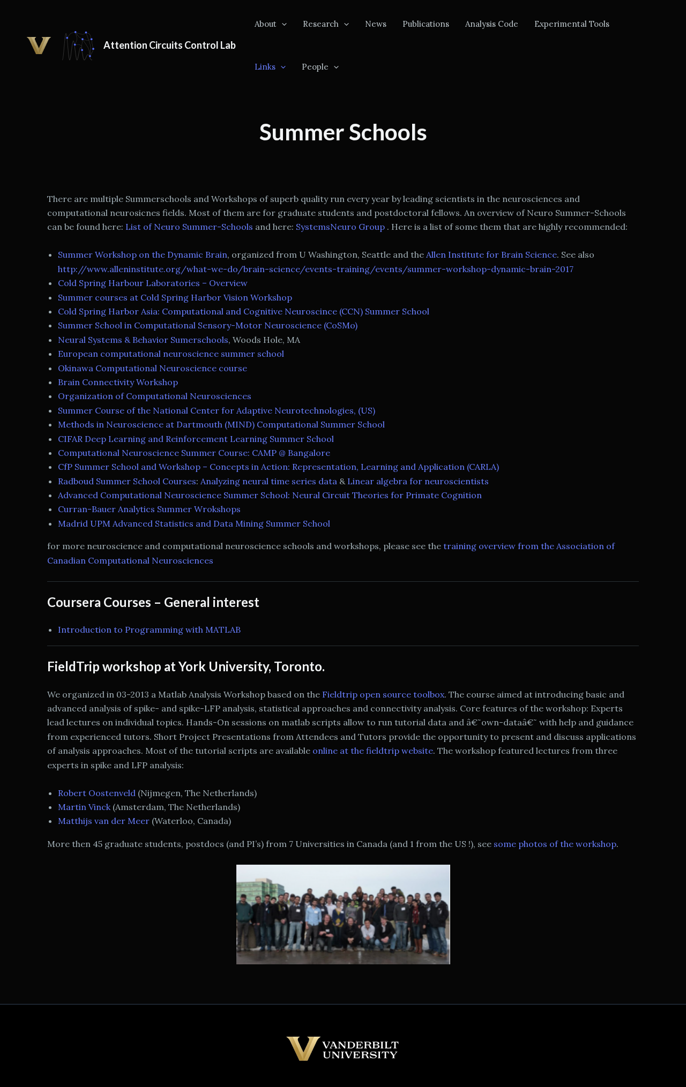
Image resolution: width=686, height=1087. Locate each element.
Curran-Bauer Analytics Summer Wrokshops (149, 509)
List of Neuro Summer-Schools (189, 226)
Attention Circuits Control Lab (169, 45)
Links (265, 67)
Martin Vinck (84, 806)
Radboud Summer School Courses (127, 481)
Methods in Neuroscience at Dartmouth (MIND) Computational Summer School (221, 424)
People (315, 67)
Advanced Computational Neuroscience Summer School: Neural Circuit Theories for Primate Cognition (270, 495)
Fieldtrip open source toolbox (383, 694)
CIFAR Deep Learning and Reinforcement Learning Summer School (196, 438)
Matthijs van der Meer (104, 820)
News (375, 24)
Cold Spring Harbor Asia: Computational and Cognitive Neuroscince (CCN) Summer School (243, 311)
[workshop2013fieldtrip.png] (343, 914)
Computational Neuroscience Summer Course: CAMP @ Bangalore (194, 452)
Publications (425, 24)
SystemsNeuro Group (341, 226)
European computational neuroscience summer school (171, 353)
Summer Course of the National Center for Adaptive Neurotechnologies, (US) (216, 410)
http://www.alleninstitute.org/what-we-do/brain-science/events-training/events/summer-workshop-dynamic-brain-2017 (315, 269)
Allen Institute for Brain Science (491, 254)
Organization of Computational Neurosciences (154, 396)
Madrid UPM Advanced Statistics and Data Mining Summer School (194, 523)
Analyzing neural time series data (268, 481)
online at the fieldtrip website (372, 750)
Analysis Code (491, 24)
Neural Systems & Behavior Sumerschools (143, 339)
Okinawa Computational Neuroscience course (152, 368)
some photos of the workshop (555, 843)
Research (321, 24)
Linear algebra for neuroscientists (418, 481)
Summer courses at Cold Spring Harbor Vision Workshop (175, 297)
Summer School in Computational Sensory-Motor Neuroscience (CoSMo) (207, 325)
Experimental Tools (571, 24)
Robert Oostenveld (97, 793)
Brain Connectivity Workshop (118, 382)
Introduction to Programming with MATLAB (149, 629)
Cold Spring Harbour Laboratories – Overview (153, 283)
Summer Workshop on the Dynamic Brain (142, 254)
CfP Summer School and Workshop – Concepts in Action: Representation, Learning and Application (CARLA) (278, 466)
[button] (282, 24)
